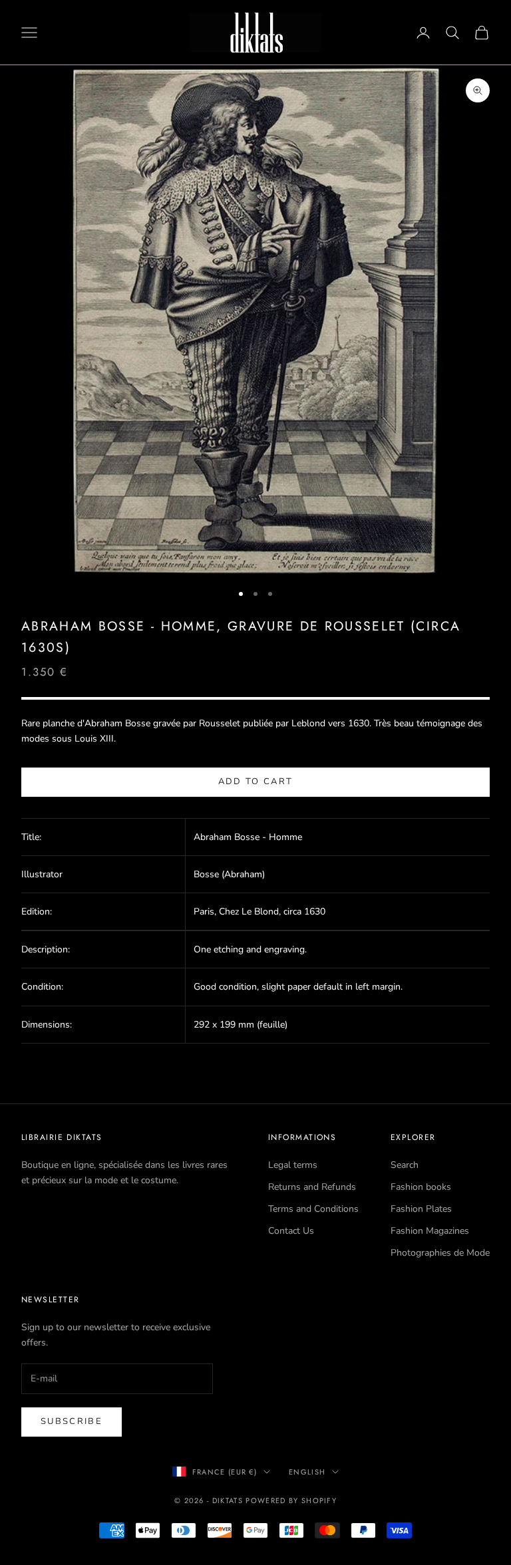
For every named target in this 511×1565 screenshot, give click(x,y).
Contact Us (291, 1230)
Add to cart (255, 781)
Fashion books (421, 1187)
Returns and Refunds (312, 1187)
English (307, 1472)
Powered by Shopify (291, 1500)
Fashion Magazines (430, 1230)
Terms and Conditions (313, 1209)
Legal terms (292, 1165)
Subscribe (71, 1421)
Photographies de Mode (440, 1252)
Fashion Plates (421, 1209)
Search (405, 1165)
